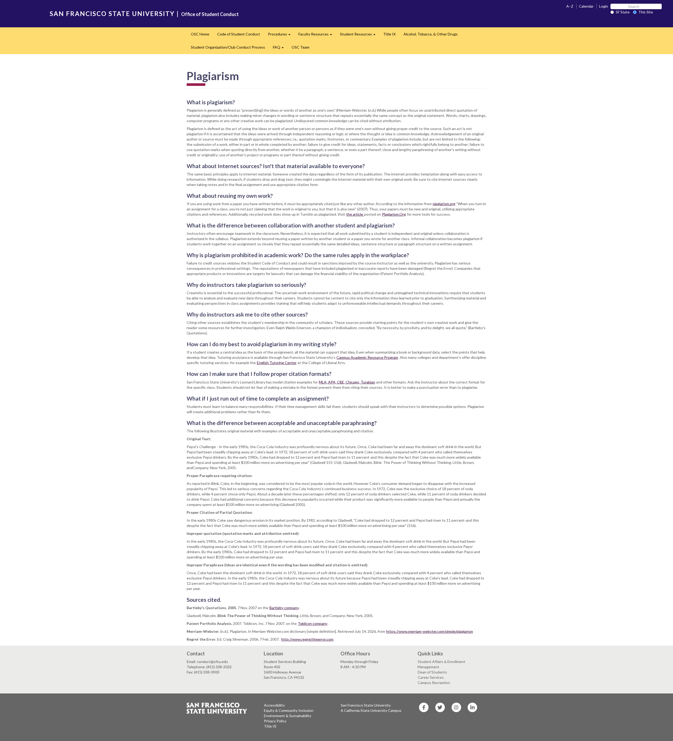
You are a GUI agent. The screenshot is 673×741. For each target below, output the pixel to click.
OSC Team (300, 47)
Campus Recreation (434, 682)
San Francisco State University (366, 705)
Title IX (389, 34)
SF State (623, 12)
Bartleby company (284, 607)
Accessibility (274, 705)
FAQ (280, 49)
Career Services (431, 677)
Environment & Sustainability (287, 715)
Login (603, 6)
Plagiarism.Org (394, 214)
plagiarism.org (444, 203)
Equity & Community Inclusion (288, 710)
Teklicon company (312, 623)
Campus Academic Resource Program (367, 357)
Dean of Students (432, 672)
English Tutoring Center (277, 362)
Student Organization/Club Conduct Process (228, 47)
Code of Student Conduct (238, 34)
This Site (645, 12)
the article (355, 214)
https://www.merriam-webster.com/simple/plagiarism (429, 631)
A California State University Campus (371, 710)
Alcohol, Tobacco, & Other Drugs (431, 34)
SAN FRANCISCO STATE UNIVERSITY (112, 13)
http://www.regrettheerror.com (307, 639)
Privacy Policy (275, 721)
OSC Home (200, 34)
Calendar (586, 6)
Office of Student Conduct (210, 14)
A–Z (569, 6)
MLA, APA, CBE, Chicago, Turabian (347, 382)
